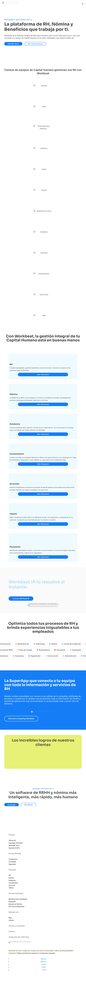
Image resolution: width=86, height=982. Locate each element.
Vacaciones (17, 656)
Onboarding (38, 644)
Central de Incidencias (70, 644)
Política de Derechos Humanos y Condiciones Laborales (36, 953)
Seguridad (12, 864)
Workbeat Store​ (14, 845)
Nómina (52, 644)
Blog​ (10, 918)
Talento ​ (11, 888)
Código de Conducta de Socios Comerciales (38, 950)
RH (10, 875)
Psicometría (62, 650)
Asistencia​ (12, 880)
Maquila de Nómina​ (15, 904)
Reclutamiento (45, 650)
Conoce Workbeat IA (21, 598)
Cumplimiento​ (13, 883)
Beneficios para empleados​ (18, 899)
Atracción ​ (12, 885)
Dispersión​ (12, 901)
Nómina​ (11, 878)
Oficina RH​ (12, 840)
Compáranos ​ (13, 859)
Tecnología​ (12, 861)
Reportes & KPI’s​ (14, 848)
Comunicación (51, 656)
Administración (21, 644)
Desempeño (78, 650)
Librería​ (11, 920)
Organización (34, 656)
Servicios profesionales (16, 906)
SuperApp (16, 843)
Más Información (43, 374)
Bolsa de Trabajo (27, 650)
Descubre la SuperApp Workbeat (21, 718)
